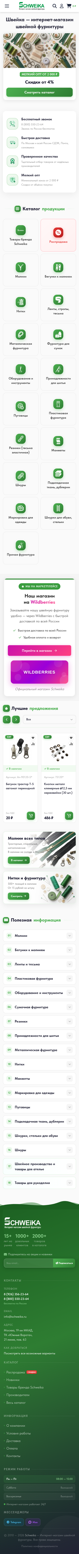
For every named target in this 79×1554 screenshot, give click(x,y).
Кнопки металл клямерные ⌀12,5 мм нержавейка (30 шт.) (58, 788)
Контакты (13, 1456)
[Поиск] (55, 6)
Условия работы (18, 1433)
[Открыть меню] (7, 6)
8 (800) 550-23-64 (16, 1299)
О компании (15, 1425)
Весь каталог (16, 1402)
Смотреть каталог (39, 92)
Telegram (16, 1522)
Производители (18, 1395)
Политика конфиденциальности (39, 1546)
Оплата (12, 1448)
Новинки (13, 1380)
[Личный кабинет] (61, 6)
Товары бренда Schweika (25, 1387)
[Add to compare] (33, 744)
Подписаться (65, 1263)
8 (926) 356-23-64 (16, 1294)
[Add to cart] (31, 816)
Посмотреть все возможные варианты (29, 1353)
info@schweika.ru (15, 1316)
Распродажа (21, 1372)
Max (35, 1522)
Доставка (13, 1441)
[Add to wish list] (33, 738)
